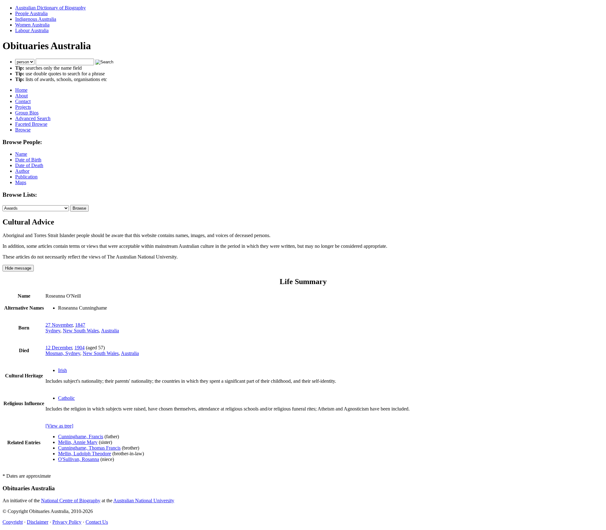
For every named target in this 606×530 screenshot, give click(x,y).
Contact (23, 101)
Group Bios (27, 112)
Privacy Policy (66, 522)
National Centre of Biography (70, 500)
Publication (26, 176)
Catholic (66, 398)
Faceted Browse (31, 124)
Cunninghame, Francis (80, 436)
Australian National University (143, 500)
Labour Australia (32, 30)
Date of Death (29, 165)
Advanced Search (32, 118)
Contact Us (97, 522)
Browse (23, 129)
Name (21, 154)
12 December (58, 347)
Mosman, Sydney (62, 353)
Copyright (13, 522)
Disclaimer (37, 522)
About (21, 95)
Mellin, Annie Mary (78, 442)
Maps (20, 182)
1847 (80, 325)
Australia (110, 330)
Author (22, 171)
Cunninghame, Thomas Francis (89, 448)
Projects (23, 107)
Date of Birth (28, 159)
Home (21, 90)
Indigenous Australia (35, 19)
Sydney (52, 330)
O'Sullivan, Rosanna (78, 459)
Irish (62, 370)
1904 (79, 347)
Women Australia (32, 24)
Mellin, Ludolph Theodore (84, 453)
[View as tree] (59, 425)
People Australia (31, 13)
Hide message (18, 268)
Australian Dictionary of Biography (50, 7)
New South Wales (81, 330)
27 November (59, 325)
